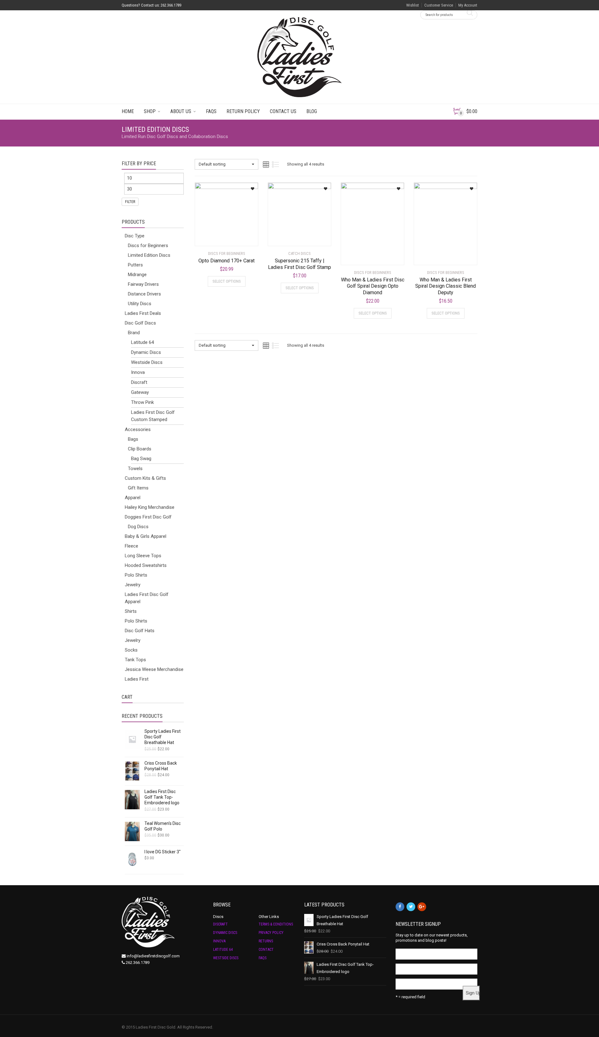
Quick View (212, 237)
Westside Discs (147, 362)
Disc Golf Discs (140, 323)
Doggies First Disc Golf (148, 517)
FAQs (211, 111)
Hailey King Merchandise (149, 507)
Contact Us (283, 111)
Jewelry (132, 585)
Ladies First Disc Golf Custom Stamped (153, 415)
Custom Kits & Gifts (145, 478)
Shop (150, 111)
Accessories (138, 429)
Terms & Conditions (276, 924)
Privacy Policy (271, 932)
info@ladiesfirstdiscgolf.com (153, 956)
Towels (135, 468)
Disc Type (134, 236)
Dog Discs (138, 526)
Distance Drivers (144, 294)
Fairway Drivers (143, 284)
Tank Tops (135, 659)
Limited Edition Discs (149, 255)
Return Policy (243, 111)
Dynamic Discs (146, 352)
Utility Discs (139, 303)
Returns (266, 941)
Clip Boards (139, 449)
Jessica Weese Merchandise (154, 669)
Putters (135, 265)
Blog (311, 111)
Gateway (140, 392)
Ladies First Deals (143, 313)
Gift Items (138, 488)
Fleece (131, 546)
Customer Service (438, 5)
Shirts (131, 611)
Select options (226, 281)
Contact (266, 949)
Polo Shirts (136, 575)
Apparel (132, 497)
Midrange (137, 274)
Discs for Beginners (148, 245)
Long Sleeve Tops (143, 555)
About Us (180, 111)
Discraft (139, 382)
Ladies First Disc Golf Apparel (146, 598)
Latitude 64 (142, 342)
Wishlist (412, 5)
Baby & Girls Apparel (145, 536)
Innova (138, 372)
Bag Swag (141, 458)
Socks (131, 650)
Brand (134, 332)
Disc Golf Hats (139, 630)
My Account (467, 5)
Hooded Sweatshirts (146, 565)
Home (128, 111)
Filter (130, 202)
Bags (133, 439)
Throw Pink (142, 402)
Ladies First (137, 679)
